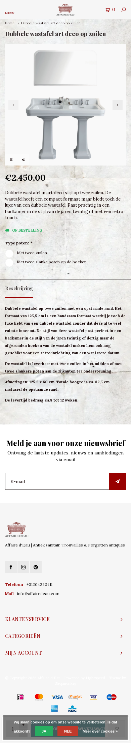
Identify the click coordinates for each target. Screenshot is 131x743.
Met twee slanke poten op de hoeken (52, 261)
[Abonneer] (117, 481)
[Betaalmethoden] (11, 696)
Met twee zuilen (32, 252)
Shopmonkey (66, 683)
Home (9, 23)
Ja (44, 731)
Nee (68, 731)
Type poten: (18, 242)
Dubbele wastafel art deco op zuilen (51, 23)
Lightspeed (95, 678)
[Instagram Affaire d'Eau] (23, 567)
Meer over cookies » (100, 731)
